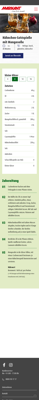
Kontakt (5, 393)
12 (23, 79)
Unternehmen (7, 387)
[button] (36, 9)
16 (31, 79)
